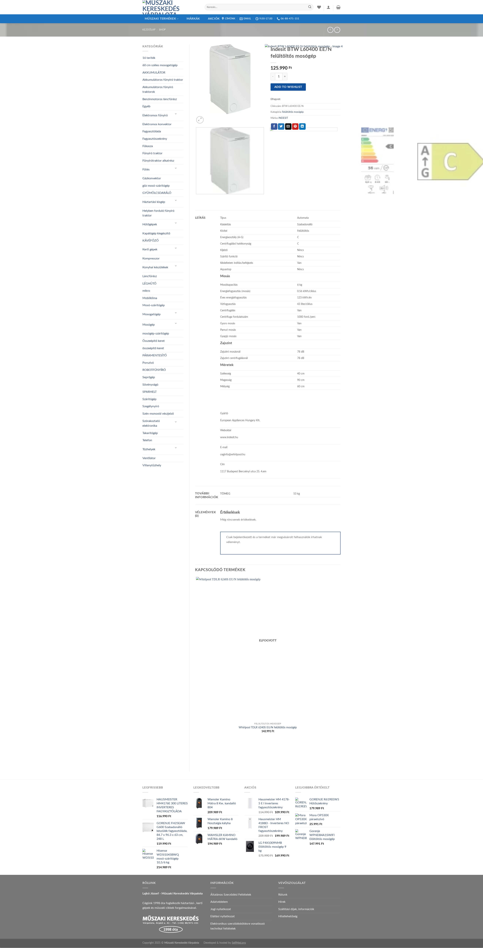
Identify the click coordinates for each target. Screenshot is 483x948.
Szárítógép (149, 399)
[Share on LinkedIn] (302, 126)
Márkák (193, 18)
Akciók (214, 18)
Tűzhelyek (148, 449)
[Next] (209, 117)
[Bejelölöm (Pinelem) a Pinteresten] (295, 126)
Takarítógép (150, 433)
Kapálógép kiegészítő (156, 233)
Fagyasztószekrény (154, 138)
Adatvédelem (219, 901)
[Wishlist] (319, 7)
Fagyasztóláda (151, 131)
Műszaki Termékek (160, 18)
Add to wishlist (288, 87)
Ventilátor (149, 458)
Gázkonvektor (151, 178)
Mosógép (148, 324)
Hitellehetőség (287, 916)
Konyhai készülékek (155, 267)
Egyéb (146, 106)
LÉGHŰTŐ (149, 283)
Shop (162, 30)
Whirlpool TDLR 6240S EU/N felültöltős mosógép (268, 727)
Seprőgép (148, 377)
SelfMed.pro (239, 942)
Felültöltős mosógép (293, 112)
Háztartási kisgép (153, 201)
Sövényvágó (150, 384)
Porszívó (148, 362)
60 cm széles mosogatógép (160, 65)
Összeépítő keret (153, 340)
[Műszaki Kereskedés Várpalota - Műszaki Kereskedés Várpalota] (170, 7)
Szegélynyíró (150, 406)
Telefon (147, 440)
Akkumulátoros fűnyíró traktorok (157, 90)
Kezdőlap (148, 30)
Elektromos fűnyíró (155, 115)
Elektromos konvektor (157, 124)
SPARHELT (149, 391)
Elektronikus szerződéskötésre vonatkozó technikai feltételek (237, 926)
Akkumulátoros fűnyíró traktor (162, 79)
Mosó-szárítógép (153, 305)
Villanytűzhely (151, 465)
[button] (328, 7)
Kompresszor (151, 258)
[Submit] (310, 7)
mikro (146, 290)
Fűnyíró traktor (152, 153)
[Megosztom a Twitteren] (281, 126)
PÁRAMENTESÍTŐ (154, 355)
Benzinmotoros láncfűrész (159, 99)
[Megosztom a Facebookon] (274, 126)
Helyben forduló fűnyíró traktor (158, 213)
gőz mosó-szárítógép (156, 185)
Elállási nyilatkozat (222, 916)
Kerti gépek (149, 249)
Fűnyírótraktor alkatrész (158, 160)
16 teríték (148, 57)
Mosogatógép (151, 314)
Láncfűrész (149, 276)
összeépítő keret (153, 348)
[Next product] (330, 30)
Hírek (281, 901)
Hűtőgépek (149, 224)
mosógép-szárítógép (155, 333)
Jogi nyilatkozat (220, 909)
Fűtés (146, 169)
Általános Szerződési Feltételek (230, 894)
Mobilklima (149, 298)
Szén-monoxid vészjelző (158, 413)
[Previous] (197, 198)
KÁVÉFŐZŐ (150, 240)
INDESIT (283, 118)
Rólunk (282, 894)
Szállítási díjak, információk (296, 909)
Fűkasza (147, 146)
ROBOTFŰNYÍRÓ (154, 369)
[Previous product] (337, 30)
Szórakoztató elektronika (151, 423)
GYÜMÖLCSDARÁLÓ (156, 192)
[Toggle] (176, 114)
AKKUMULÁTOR (153, 72)
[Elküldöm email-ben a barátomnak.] (288, 126)
